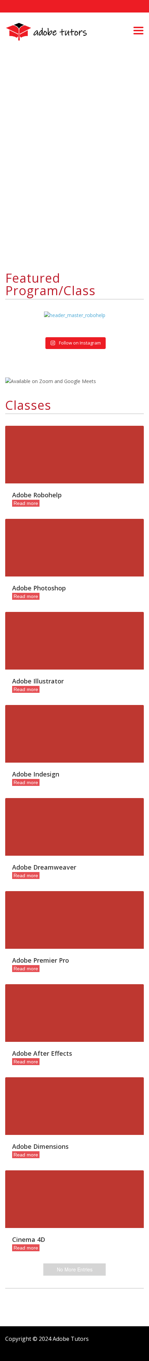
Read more (26, 503)
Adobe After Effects (42, 1053)
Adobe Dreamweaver (44, 867)
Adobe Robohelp (37, 495)
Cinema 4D (28, 1239)
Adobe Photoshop (39, 588)
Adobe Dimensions (40, 1146)
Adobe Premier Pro (40, 960)
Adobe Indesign (35, 774)
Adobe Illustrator (38, 681)
